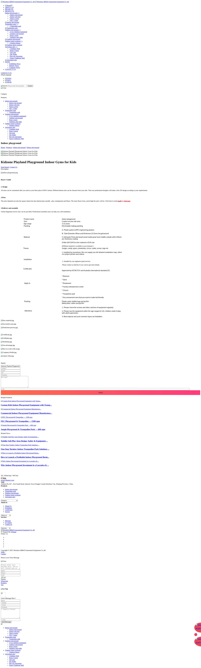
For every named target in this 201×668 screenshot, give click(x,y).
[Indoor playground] (12, 22)
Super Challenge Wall (16, 665)
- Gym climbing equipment (18, 32)
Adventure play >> (11, 47)
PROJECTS (9, 9)
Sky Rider (12, 661)
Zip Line (12, 660)
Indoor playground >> (12, 13)
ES (10, 80)
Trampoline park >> (11, 24)
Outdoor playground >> (13, 30)
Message (8, 521)
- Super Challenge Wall (17, 58)
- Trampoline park (15, 26)
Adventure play (10, 497)
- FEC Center (13, 20)
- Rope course (13, 35)
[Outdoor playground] (12, 39)
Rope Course (13, 658)
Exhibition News (14, 64)
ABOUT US (9, 7)
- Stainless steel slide (16, 37)
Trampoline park (10, 491)
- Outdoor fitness (14, 43)
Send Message (6, 622)
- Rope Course (14, 50)
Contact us (8, 524)
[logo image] (2, 624)
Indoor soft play (14, 631)
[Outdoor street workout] (13, 45)
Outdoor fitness (14, 652)
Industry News (14, 66)
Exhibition (8, 508)
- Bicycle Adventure (16, 56)
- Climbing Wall (14, 49)
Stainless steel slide (15, 648)
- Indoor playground (16, 15)
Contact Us (13, 167)
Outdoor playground (12, 493)
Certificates (8, 510)
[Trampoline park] (11, 28)
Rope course (13, 646)
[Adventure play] (11, 60)
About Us (8, 506)
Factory (7, 512)
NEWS (7, 62)
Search (30, 86)
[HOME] (8, 5)
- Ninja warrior (14, 19)
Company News (14, 67)
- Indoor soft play (15, 17)
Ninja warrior (13, 633)
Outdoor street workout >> (14, 41)
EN (10, 78)
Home (3, 147)
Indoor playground (19, 147)
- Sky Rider (13, 54)
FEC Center (13, 635)
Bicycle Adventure (15, 663)
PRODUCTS (9, 11)
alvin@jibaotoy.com (7, 480)
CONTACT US (10, 69)
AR (10, 82)
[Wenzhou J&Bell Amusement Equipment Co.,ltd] (35, 2)
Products (9, 147)
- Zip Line (12, 52)
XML (3, 552)
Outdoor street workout (12, 495)
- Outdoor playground (16, 34)
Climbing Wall (14, 656)
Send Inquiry (5, 167)
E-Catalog (8, 523)
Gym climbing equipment (17, 643)
